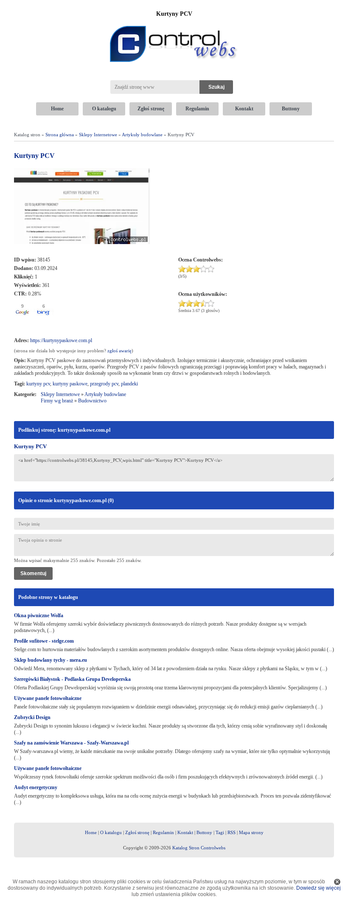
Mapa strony (251, 832)
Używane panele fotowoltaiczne (47, 698)
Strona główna (59, 134)
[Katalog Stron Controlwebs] (174, 22)
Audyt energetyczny (35, 787)
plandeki (129, 384)
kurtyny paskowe (70, 384)
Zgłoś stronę (151, 109)
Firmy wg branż (57, 401)
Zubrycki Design (32, 717)
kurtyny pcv (38, 384)
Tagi (220, 832)
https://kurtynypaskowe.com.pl (61, 340)
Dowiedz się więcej (318, 888)
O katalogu (104, 109)
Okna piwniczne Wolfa (38, 615)
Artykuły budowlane (142, 134)
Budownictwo (92, 401)
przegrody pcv (104, 384)
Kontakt (244, 109)
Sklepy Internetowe (98, 134)
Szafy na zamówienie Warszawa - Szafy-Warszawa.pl (71, 743)
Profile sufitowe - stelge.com (44, 641)
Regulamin (197, 109)
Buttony (291, 109)
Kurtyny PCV (30, 446)
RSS (231, 832)
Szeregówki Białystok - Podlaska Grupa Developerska (72, 679)
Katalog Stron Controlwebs (198, 847)
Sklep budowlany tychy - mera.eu (50, 660)
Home (57, 109)
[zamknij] (337, 882)
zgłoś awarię (119, 350)
